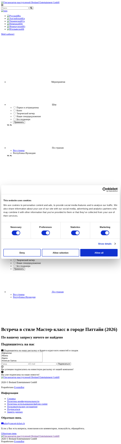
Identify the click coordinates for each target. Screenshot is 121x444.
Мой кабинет (7, 34)
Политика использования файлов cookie (27, 404)
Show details (105, 243)
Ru (19, 16)
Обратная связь (9, 433)
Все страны (18, 150)
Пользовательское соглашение (22, 406)
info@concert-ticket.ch (14, 423)
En (23, 18)
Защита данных (15, 412)
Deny (22, 252)
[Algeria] (21, 358)
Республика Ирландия (24, 297)
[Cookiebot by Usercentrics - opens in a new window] (105, 190)
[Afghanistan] (21, 353)
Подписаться (64, 364)
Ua (23, 21)
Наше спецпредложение (29, 263)
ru (6, 11)
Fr (24, 26)
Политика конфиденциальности (23, 401)
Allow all (99, 252)
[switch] (45, 233)
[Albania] (21, 356)
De (21, 24)
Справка (11, 398)
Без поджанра (23, 266)
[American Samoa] (21, 361)
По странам (57, 292)
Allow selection (60, 252)
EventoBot (19, 387)
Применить (19, 122)
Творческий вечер (26, 260)
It (23, 29)
